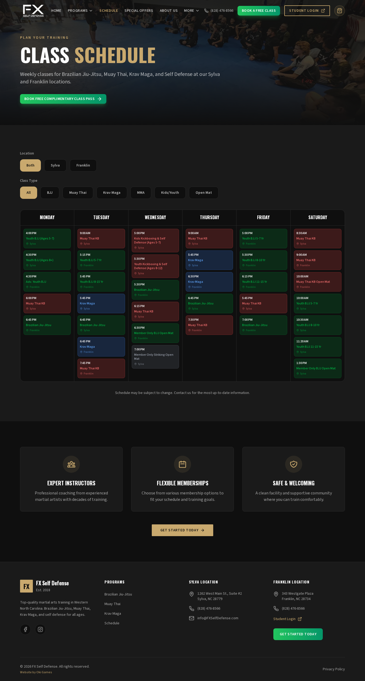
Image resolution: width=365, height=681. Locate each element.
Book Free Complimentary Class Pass (59, 99)
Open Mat (204, 192)
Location (27, 153)
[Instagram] (40, 629)
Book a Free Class (259, 10)
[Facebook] (25, 629)
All (28, 192)
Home (56, 10)
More (189, 10)
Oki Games (44, 672)
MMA (141, 192)
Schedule (108, 10)
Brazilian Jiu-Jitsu (118, 594)
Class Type (28, 180)
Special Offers (139, 10)
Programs (78, 10)
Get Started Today (179, 530)
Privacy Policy (334, 669)
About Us (169, 10)
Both (30, 165)
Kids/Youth (170, 192)
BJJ (50, 192)
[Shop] (339, 10)
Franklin (83, 165)
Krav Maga (112, 192)
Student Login (304, 10)
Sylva (55, 165)
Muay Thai (78, 192)
